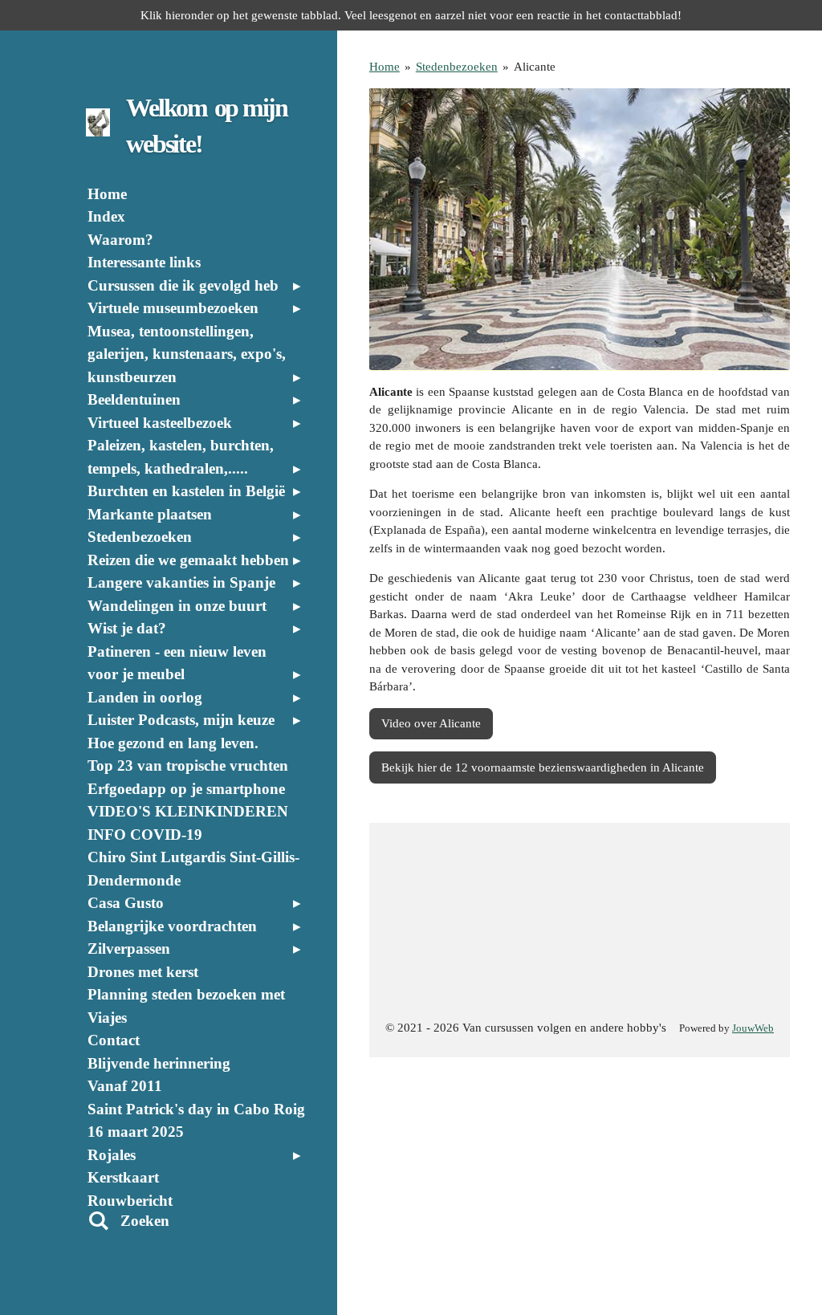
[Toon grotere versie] (579, 229)
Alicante (534, 66)
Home (384, 66)
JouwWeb (753, 1028)
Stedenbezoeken (457, 66)
